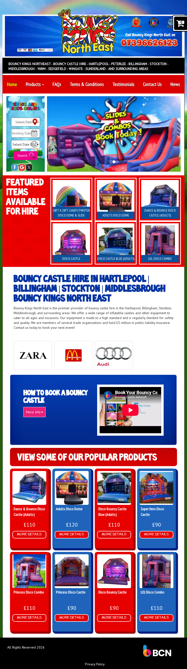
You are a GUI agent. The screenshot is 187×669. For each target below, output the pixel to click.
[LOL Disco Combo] (160, 242)
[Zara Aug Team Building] (33, 355)
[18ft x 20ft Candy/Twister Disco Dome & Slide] (71, 199)
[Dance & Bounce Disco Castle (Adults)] (160, 199)
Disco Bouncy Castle (112, 592)
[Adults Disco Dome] (115, 199)
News (175, 84)
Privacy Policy (95, 664)
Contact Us (152, 84)
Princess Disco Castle (70, 592)
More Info (34, 412)
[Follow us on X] (29, 167)
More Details (29, 534)
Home (12, 84)
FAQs (57, 84)
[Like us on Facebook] (14, 167)
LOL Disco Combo (152, 592)
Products (34, 84)
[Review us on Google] (21, 167)
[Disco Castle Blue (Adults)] (115, 242)
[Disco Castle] (71, 242)
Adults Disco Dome (69, 508)
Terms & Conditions (87, 84)
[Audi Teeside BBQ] (114, 355)
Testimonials (123, 84)
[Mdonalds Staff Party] (73, 355)
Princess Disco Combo (29, 592)
